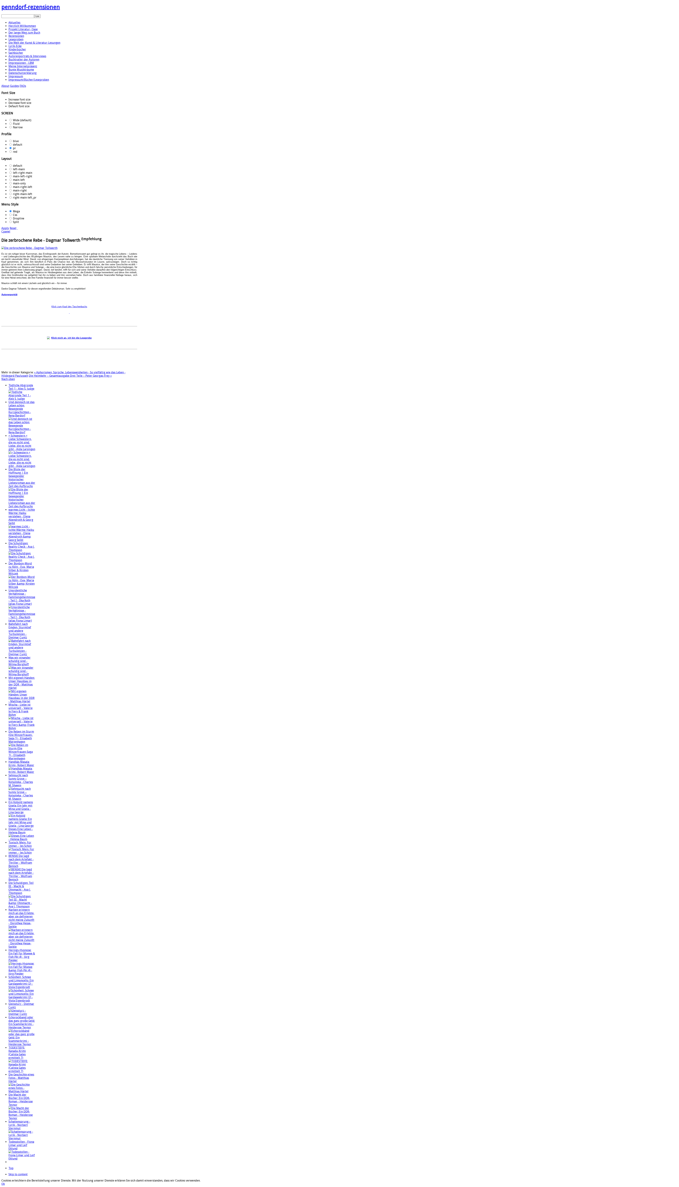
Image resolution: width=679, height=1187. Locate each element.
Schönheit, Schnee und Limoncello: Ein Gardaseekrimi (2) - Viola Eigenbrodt (21, 982)
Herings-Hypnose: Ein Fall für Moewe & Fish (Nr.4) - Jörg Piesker (21, 955)
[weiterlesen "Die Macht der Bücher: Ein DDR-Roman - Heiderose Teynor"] (21, 1118)
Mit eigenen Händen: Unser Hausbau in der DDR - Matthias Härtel (21, 683)
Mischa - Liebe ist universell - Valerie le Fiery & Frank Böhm (20, 709)
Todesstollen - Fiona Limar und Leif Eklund (21, 1145)
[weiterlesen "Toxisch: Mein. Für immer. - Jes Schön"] (21, 852)
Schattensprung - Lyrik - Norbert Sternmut (19, 1125)
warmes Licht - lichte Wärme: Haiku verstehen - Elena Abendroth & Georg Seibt (21, 516)
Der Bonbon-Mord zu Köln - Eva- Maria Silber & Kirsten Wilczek (21, 568)
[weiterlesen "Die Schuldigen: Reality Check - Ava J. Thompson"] (21, 560)
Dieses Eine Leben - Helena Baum (20, 830)
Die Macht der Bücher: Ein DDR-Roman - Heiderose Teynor (20, 1099)
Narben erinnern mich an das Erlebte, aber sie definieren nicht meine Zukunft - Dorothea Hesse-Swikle (21, 918)
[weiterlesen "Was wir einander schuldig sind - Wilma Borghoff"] (21, 674)
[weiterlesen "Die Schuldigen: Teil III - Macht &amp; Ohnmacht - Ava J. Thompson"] (21, 906)
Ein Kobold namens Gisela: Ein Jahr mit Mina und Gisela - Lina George (20, 807)
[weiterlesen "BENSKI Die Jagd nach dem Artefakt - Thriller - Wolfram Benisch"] (21, 879)
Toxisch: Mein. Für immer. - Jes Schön (20, 844)
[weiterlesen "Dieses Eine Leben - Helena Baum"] (21, 839)
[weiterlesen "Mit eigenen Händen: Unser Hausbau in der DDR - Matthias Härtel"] (21, 701)
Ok (3, 1184)
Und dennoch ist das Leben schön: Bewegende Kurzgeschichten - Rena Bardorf (21, 408)
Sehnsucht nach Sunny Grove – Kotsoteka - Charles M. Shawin (20, 780)
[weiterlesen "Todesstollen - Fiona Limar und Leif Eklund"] (21, 1158)
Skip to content (18, 1174)
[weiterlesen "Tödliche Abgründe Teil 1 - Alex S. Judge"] (21, 398)
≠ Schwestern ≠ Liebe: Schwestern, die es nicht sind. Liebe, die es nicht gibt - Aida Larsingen (21, 442)
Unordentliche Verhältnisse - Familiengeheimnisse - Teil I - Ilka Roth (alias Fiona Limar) (21, 597)
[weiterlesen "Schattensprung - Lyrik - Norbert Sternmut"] (21, 1138)
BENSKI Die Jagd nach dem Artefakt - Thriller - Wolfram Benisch (21, 861)
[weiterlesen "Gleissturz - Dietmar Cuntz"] (21, 1014)
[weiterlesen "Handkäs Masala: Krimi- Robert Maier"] (21, 772)
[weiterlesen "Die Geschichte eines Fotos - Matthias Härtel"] (21, 1091)
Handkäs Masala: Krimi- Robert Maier (21, 763)
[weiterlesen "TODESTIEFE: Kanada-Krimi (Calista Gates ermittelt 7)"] (21, 1071)
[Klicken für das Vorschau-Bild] (29, 248)
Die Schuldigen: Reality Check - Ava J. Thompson (21, 547)
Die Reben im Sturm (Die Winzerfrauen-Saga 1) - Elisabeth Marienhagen (21, 736)
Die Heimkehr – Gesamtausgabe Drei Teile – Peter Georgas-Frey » (70, 375)
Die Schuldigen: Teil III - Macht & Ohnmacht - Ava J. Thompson (21, 888)
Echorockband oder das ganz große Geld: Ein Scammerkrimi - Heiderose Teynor (21, 1022)
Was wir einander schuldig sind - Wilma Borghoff (19, 661)
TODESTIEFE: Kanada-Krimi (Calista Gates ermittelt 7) (17, 1052)
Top (10, 1168)
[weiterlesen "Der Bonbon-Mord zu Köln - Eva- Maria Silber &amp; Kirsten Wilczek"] (21, 587)
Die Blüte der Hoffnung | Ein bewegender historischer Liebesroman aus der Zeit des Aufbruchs (21, 478)
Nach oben (8, 379)
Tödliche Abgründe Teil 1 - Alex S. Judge (21, 387)
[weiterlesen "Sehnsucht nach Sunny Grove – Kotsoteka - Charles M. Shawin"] (21, 799)
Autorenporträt (9, 294)
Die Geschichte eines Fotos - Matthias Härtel (21, 1078)
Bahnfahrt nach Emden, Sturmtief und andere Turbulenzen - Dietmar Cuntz (19, 630)
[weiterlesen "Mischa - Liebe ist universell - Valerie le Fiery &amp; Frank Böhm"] (21, 728)
